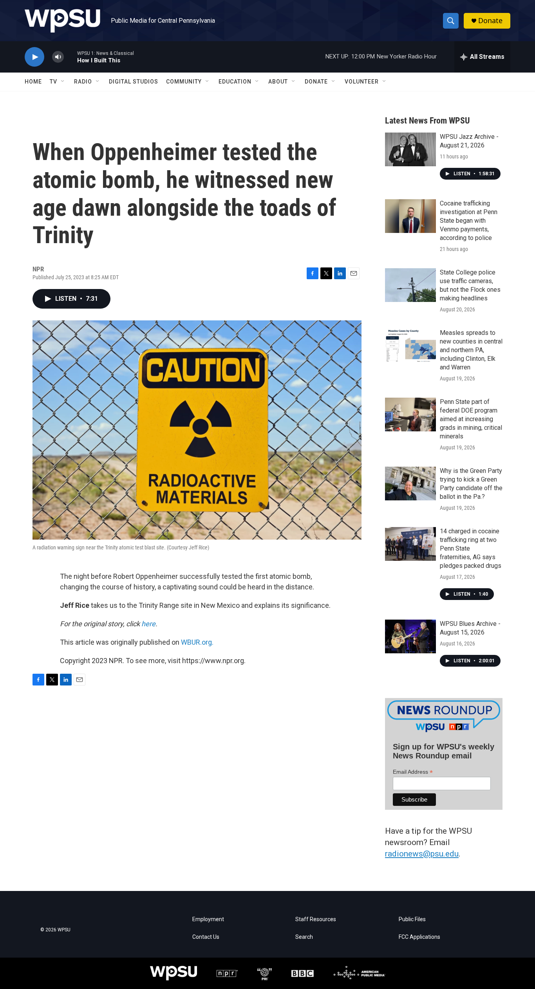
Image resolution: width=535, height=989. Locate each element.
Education (235, 81)
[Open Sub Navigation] (63, 81)
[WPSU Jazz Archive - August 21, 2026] (410, 149)
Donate (490, 20)
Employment (208, 919)
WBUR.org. (197, 642)
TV (53, 81)
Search (304, 937)
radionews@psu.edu (422, 853)
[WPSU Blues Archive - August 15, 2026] (410, 636)
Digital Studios (133, 81)
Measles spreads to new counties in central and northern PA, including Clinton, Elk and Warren (471, 350)
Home (33, 81)
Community (184, 81)
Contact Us (205, 937)
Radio (83, 81)
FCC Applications (419, 937)
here (147, 624)
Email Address (413, 772)
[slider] (70, 57)
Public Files (412, 919)
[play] (34, 57)
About (278, 81)
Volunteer (362, 81)
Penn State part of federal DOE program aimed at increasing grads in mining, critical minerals (471, 419)
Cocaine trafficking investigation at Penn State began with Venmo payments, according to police (468, 221)
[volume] (58, 57)
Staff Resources (315, 919)
